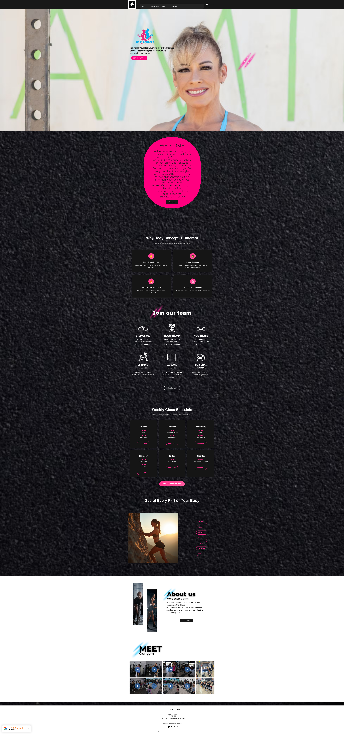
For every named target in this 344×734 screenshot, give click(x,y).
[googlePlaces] (174, 727)
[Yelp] (169, 727)
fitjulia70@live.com (173, 714)
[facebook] (171, 727)
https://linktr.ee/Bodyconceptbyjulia (173, 723)
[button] (165, 6)
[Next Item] (211, 677)
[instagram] (177, 727)
